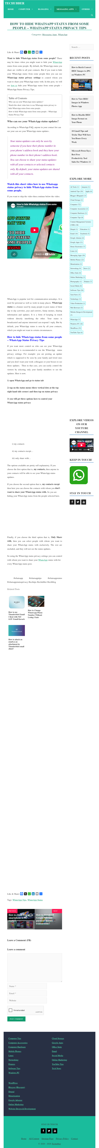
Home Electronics (77, 246)
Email (74, 233)
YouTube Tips (76, 332)
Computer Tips (76, 217)
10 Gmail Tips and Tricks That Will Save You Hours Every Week (81, 136)
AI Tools (74, 187)
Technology (75, 299)
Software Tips (76, 290)
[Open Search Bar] (92, 15)
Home (11, 9)
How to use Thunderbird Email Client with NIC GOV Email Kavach (16, 615)
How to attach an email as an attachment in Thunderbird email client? (16, 644)
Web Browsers (76, 307)
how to (14, 85)
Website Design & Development (81, 313)
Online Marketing (77, 277)
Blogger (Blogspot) (78, 195)
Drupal (74, 229)
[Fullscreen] (91, 449)
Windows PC (76, 324)
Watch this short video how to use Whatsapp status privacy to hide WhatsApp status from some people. (32, 107)
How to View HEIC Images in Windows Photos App (80, 102)
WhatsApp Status (35, 899)
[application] (82, 445)
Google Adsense (77, 238)
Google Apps (76, 242)
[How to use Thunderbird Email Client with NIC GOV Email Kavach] (16, 607)
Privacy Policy (62, 1138)
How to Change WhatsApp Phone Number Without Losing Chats (35, 613)
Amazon (85, 187)
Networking (75, 268)
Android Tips (76, 191)
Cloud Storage (76, 200)
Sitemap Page (47, 1138)
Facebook (84, 233)
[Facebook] (72, 502)
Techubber (14, 3)
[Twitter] (77, 502)
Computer (24, 9)
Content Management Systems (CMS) (80, 223)
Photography (76, 281)
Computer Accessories (79, 209)
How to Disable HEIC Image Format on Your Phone (81, 118)
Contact (74, 1138)
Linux (73, 251)
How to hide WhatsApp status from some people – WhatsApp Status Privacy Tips (33, 113)
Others (86, 9)
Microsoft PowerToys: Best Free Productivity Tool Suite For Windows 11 (81, 156)
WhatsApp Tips (19, 899)
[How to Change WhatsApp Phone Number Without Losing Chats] (36, 606)
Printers (88, 281)
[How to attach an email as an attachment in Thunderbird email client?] (16, 635)
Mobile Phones (77, 260)
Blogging (43, 9)
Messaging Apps (65, 9)
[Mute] (88, 449)
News (87, 268)
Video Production (77, 303)
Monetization (76, 264)
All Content (34, 1138)
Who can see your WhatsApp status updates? (26, 101)
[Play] (73, 449)
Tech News (75, 294)
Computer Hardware (78, 213)
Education (85, 229)
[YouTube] (83, 502)
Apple (88, 191)
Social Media (76, 286)
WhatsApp (62, 34)
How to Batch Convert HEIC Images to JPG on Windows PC (81, 71)
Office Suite (75, 273)
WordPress (75, 328)
